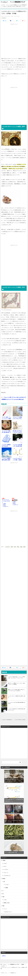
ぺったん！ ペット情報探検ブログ (13, 2)
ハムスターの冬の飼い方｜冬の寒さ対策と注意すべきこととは (16, 709)
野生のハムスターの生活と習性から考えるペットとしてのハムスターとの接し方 (16, 690)
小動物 (4, 503)
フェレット (6, 872)
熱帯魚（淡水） (7, 902)
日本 (15, 546)
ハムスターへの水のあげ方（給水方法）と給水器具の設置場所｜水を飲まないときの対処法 (8, 719)
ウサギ (5, 863)
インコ (5, 908)
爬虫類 (3, 878)
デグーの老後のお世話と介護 (11, 852)
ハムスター (8, 546)
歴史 (18, 546)
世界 (12, 546)
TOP (10, 964)
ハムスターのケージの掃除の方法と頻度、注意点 (16, 697)
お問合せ (4, 955)
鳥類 (3, 905)
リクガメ (7, 884)
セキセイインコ (8, 911)
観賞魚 (4, 504)
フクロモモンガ (7, 875)
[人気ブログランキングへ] (15, 500)
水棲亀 (6, 887)
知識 (21, 546)
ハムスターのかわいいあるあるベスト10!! (21, 719)
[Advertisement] (14, 39)
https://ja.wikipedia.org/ (7, 309)
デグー (5, 866)
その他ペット (5, 506)
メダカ (5, 899)
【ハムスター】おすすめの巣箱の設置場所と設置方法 (16, 703)
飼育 (24, 546)
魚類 (3, 896)
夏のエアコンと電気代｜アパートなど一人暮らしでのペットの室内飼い (16, 684)
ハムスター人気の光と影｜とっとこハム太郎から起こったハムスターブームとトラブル (16, 677)
